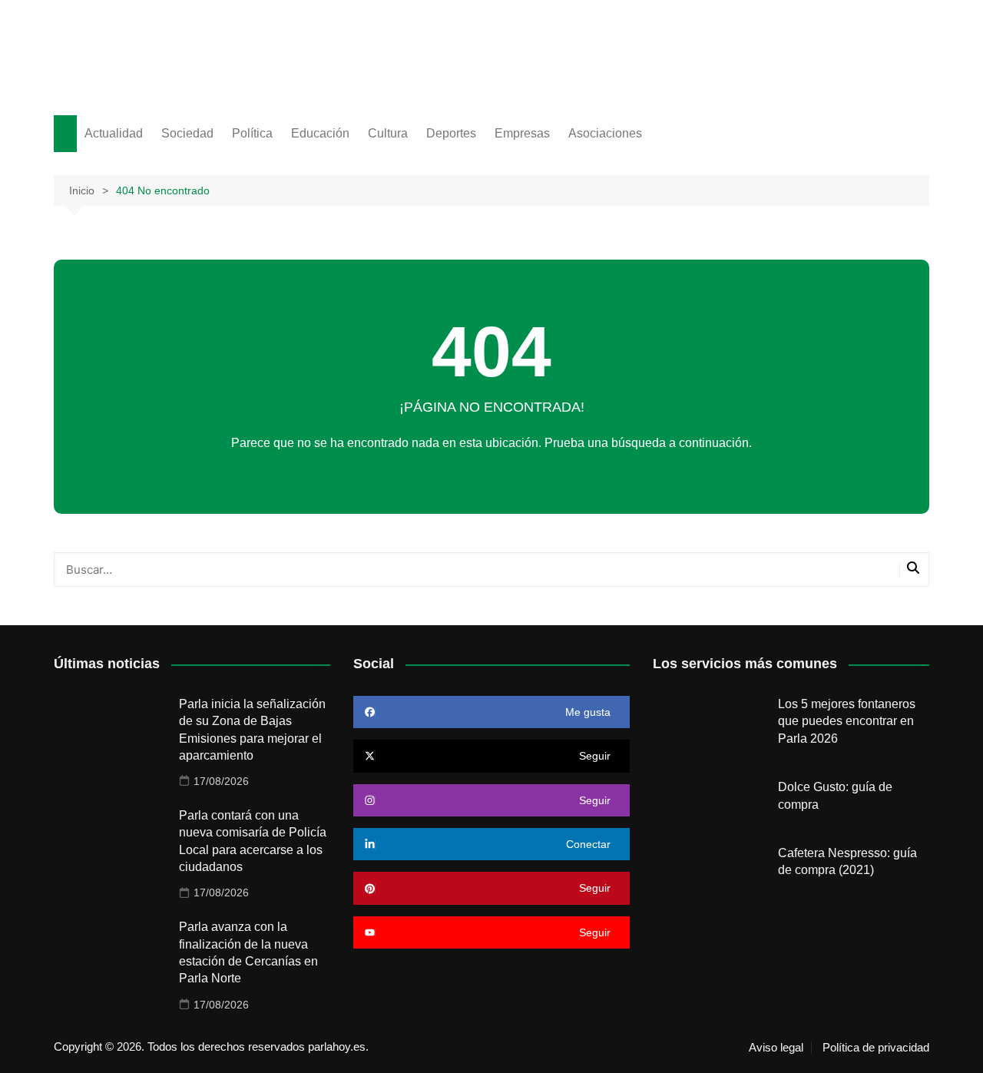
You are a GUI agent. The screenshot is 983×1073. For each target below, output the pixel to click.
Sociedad (187, 133)
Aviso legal (776, 1048)
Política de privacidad (875, 1048)
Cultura (388, 133)
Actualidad (113, 133)
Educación (320, 133)
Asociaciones (605, 133)
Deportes (451, 133)
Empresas (522, 133)
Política (252, 133)
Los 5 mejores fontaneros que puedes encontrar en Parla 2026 (846, 721)
